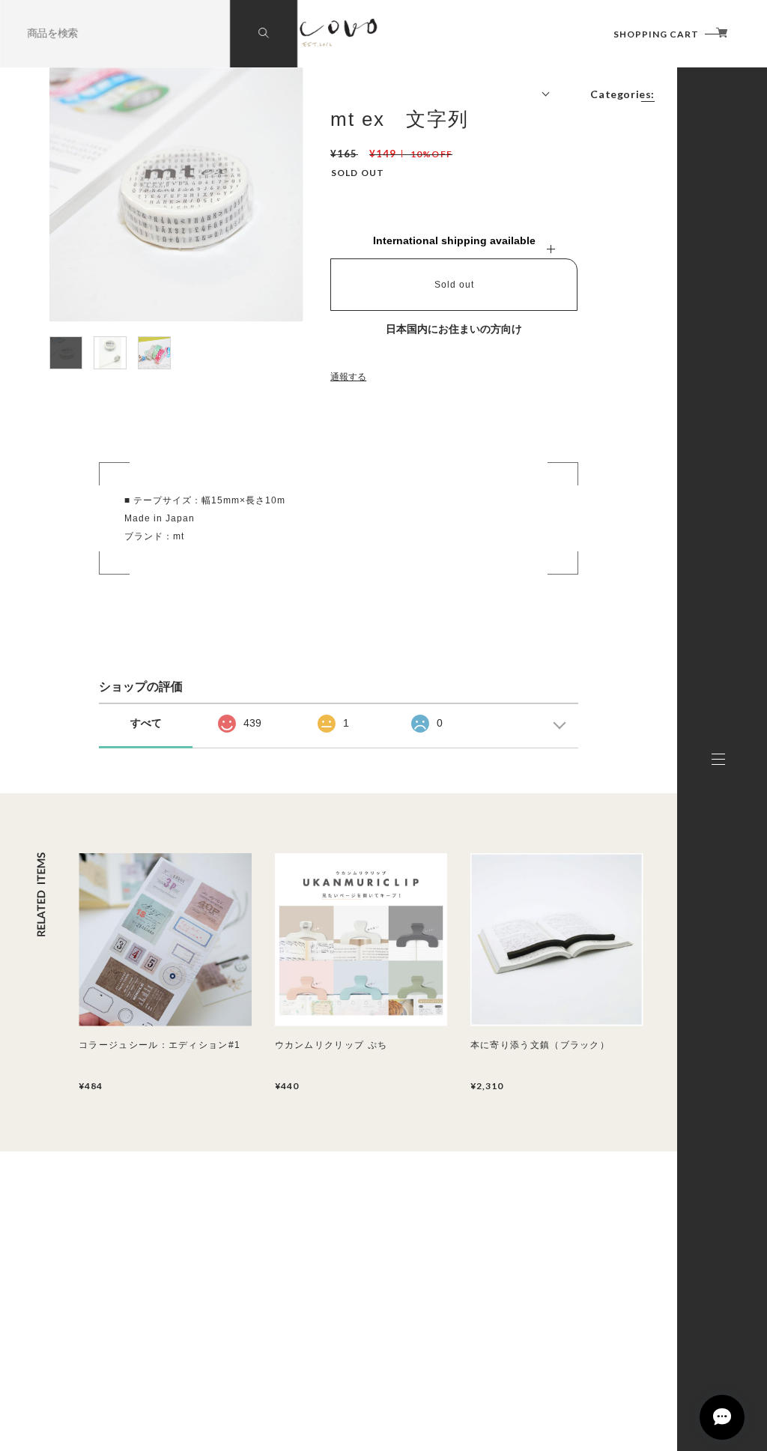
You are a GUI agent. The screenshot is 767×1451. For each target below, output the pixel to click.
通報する (348, 377)
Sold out (454, 284)
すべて (146, 723)
